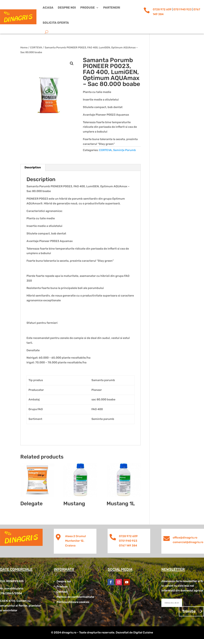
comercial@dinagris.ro (188, 542)
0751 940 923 (182, 9)
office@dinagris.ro (185, 537)
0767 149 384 (128, 545)
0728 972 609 (162, 9)
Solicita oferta (56, 22)
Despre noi (67, 7)
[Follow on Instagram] (119, 582)
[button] (71, 63)
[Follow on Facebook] (111, 582)
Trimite (189, 611)
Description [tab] (33, 167)
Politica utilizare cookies (73, 602)
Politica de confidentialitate (75, 597)
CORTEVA (36, 47)
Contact (62, 591)
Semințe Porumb (124, 150)
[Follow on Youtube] (127, 582)
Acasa (48, 7)
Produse (87, 7)
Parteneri (111, 7)
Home (23, 47)
